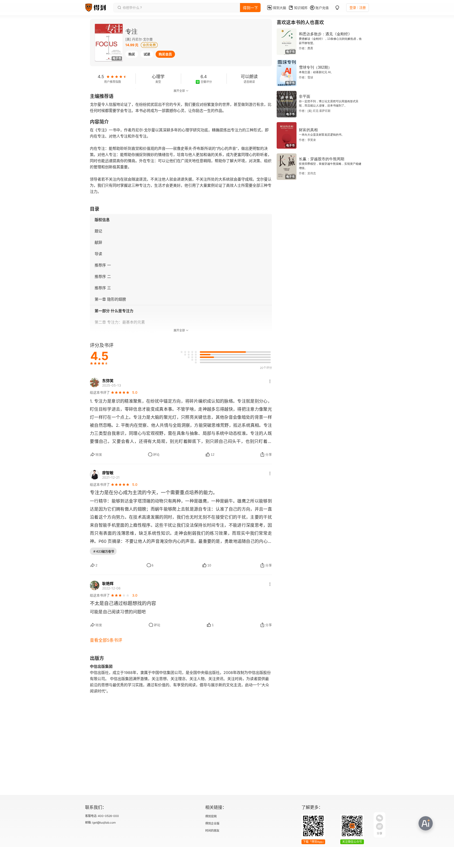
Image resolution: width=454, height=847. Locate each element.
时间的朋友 (212, 830)
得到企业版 (212, 823)
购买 (131, 54)
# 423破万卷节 (103, 551)
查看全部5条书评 (106, 640)
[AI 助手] (426, 823)
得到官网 (211, 816)
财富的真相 (308, 130)
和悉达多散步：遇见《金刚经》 (325, 34)
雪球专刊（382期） (315, 67)
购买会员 (165, 54)
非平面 (304, 96)
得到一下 (250, 7)
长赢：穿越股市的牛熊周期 (321, 159)
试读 (147, 54)
